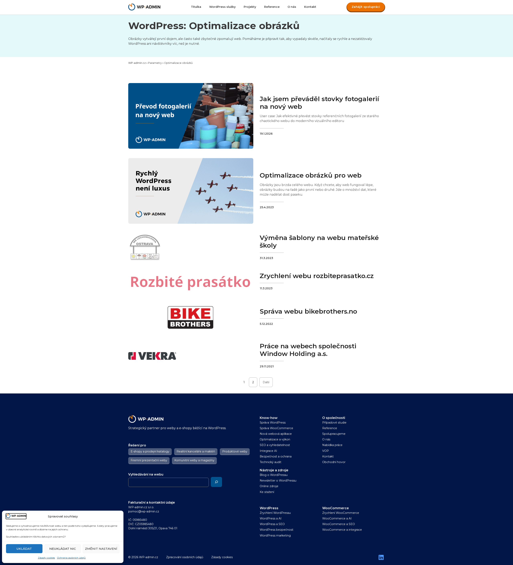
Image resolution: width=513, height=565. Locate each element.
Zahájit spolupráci (366, 7)
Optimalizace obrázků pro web (311, 175)
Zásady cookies (46, 557)
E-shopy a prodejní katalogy (150, 451)
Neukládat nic (62, 549)
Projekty (250, 7)
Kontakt (310, 7)
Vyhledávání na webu (145, 474)
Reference (272, 7)
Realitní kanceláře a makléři (196, 451)
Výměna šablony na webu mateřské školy (319, 241)
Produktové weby (234, 451)
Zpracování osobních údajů (184, 557)
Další (266, 382)
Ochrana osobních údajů (71, 557)
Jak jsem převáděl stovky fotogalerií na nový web (319, 102)
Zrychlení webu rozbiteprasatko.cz (317, 276)
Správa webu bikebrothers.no (308, 311)
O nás (292, 7)
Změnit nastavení (101, 549)
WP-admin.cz (137, 62)
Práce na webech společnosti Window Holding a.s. (308, 350)
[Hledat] (216, 482)
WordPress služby (222, 7)
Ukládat (24, 549)
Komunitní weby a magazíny (194, 460)
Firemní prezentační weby (149, 460)
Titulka (196, 7)
